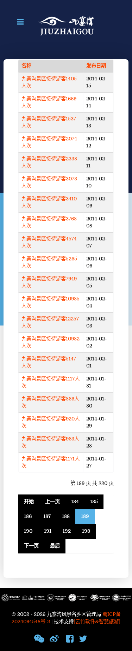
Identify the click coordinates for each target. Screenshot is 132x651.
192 (67, 531)
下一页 (31, 546)
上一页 (52, 502)
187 (47, 516)
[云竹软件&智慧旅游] (97, 622)
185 (94, 502)
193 (86, 531)
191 (47, 531)
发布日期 (96, 66)
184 (75, 502)
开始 (29, 502)
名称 (26, 66)
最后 (55, 546)
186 (28, 516)
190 (28, 531)
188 (66, 516)
